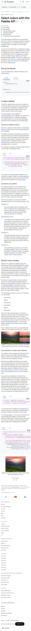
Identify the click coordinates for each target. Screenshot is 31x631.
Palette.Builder (6, 115)
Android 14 (3, 562)
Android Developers (5, 11)
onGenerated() (6, 142)
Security (3, 508)
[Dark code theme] (27, 81)
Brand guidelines (15, 620)
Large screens (4, 541)
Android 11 (3, 569)
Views (24, 7)
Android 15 (3, 560)
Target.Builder (17, 254)
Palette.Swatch (24, 353)
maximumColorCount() (7, 216)
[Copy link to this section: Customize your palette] (18, 184)
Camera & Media (5, 530)
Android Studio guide (6, 575)
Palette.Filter (13, 210)
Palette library (7, 43)
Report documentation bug (7, 592)
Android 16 (3, 558)
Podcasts (3, 518)
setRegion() (5, 232)
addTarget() (5, 245)
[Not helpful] (12, 15)
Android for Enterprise (6, 506)
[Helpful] (10, 15)
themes (28, 49)
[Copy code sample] (29, 81)
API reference (4, 580)
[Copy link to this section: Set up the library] (17, 69)
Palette (21, 57)
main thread (22, 179)
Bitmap (19, 59)
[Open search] (20, 2)
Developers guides (5, 577)
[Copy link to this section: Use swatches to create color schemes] (28, 350)
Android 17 (3, 556)
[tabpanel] (15, 88)
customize (12, 283)
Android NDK (4, 584)
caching (25, 176)
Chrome (3, 608)
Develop (4, 7)
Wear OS (3, 543)
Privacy (2, 533)
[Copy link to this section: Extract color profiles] (20, 261)
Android (3, 504)
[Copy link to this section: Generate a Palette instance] (21, 125)
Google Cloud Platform (6, 613)
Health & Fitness (4, 528)
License (7, 620)
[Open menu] (2, 1)
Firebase (3, 611)
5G (2, 535)
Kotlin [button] (4, 153)
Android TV (3, 550)
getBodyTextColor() (18, 368)
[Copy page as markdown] (21, 21)
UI (19, 7)
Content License (15, 487)
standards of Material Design (16, 263)
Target (17, 249)
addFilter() (5, 204)
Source (2, 511)
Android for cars (5, 548)
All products (4, 615)
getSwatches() (24, 408)
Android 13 (3, 565)
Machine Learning (5, 526)
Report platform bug (5, 590)
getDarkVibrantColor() (12, 321)
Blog (2, 515)
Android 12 (3, 567)
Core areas (13, 7)
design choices (11, 62)
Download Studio (5, 582)
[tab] (6, 78)
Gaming (3, 523)
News (2, 513)
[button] (6, 78)
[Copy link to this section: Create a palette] (15, 101)
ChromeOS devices (5, 545)
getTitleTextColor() (7, 369)
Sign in (27, 1)
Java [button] (10, 153)
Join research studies (6, 597)
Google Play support (5, 595)
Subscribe (20, 624)
